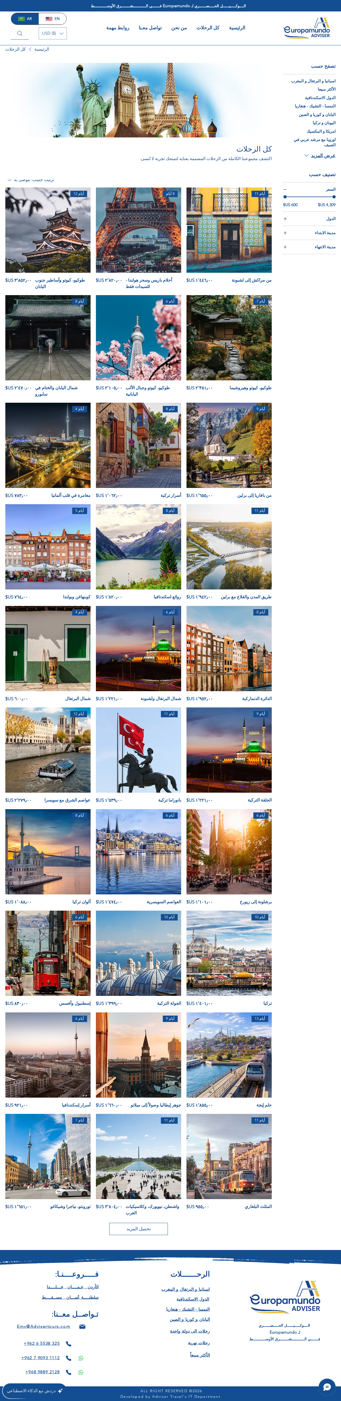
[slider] (285, 197)
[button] (53, 33)
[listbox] (53, 33)
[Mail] (82, 1327)
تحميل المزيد (139, 1228)
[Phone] (68, 1344)
